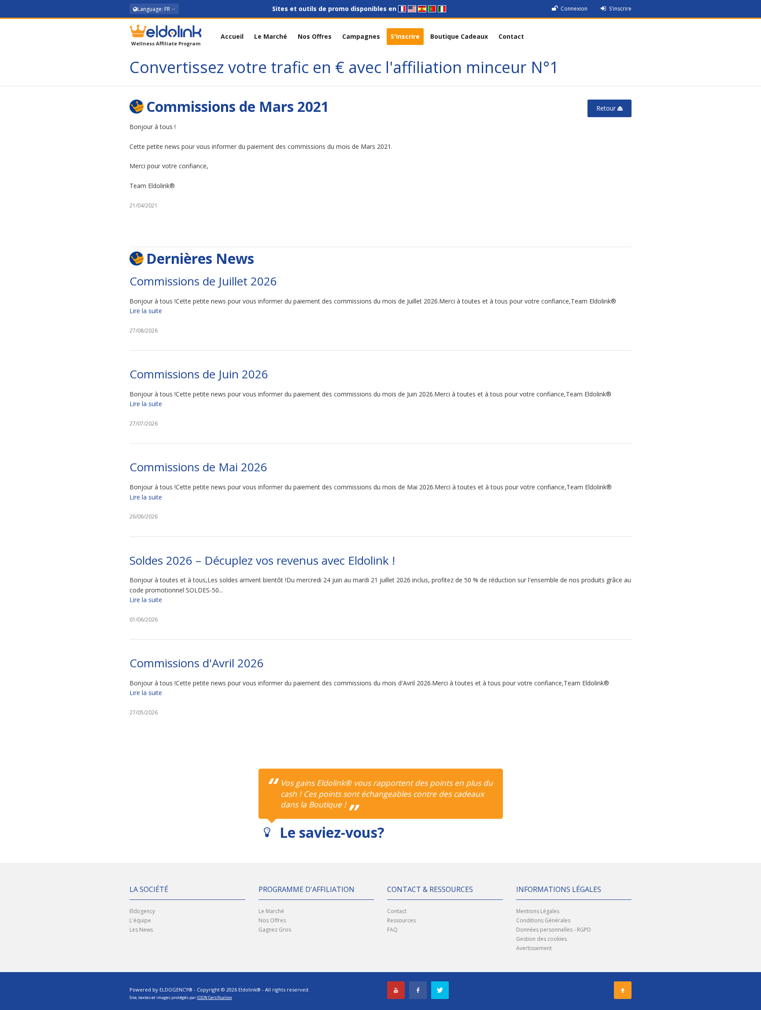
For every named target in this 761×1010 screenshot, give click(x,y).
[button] (154, 9)
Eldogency (142, 911)
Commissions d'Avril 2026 (196, 663)
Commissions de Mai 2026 (198, 467)
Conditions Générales (543, 920)
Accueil (232, 36)
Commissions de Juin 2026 (198, 374)
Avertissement (534, 948)
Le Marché (270, 36)
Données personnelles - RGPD (553, 929)
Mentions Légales (537, 911)
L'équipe (140, 920)
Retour (606, 108)
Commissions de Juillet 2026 (203, 281)
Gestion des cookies (541, 939)
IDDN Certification (214, 997)
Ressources (401, 920)
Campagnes (361, 36)
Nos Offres (315, 36)
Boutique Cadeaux (459, 36)
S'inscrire (620, 8)
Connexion (573, 8)
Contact (511, 36)
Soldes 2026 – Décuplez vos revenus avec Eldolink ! (262, 560)
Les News (141, 929)
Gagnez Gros (275, 929)
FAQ (392, 929)
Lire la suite (145, 311)
